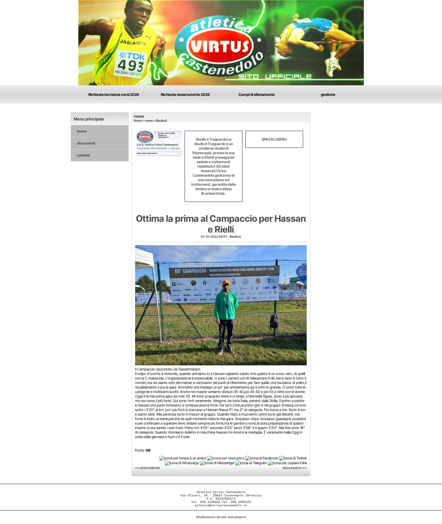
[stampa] (225, 457)
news (149, 120)
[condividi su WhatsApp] (182, 463)
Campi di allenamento (256, 94)
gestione (328, 94)
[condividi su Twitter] (293, 457)
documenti (86, 143)
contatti (83, 155)
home (82, 131)
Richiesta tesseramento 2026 (185, 94)
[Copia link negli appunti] (287, 463)
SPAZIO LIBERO (274, 139)
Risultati (161, 120)
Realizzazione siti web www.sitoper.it (221, 517)
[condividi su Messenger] (217, 463)
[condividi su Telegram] (251, 463)
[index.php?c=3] (221, 42)
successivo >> (295, 467)
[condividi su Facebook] (261, 457)
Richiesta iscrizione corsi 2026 (113, 94)
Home (138, 120)
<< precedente (147, 467)
